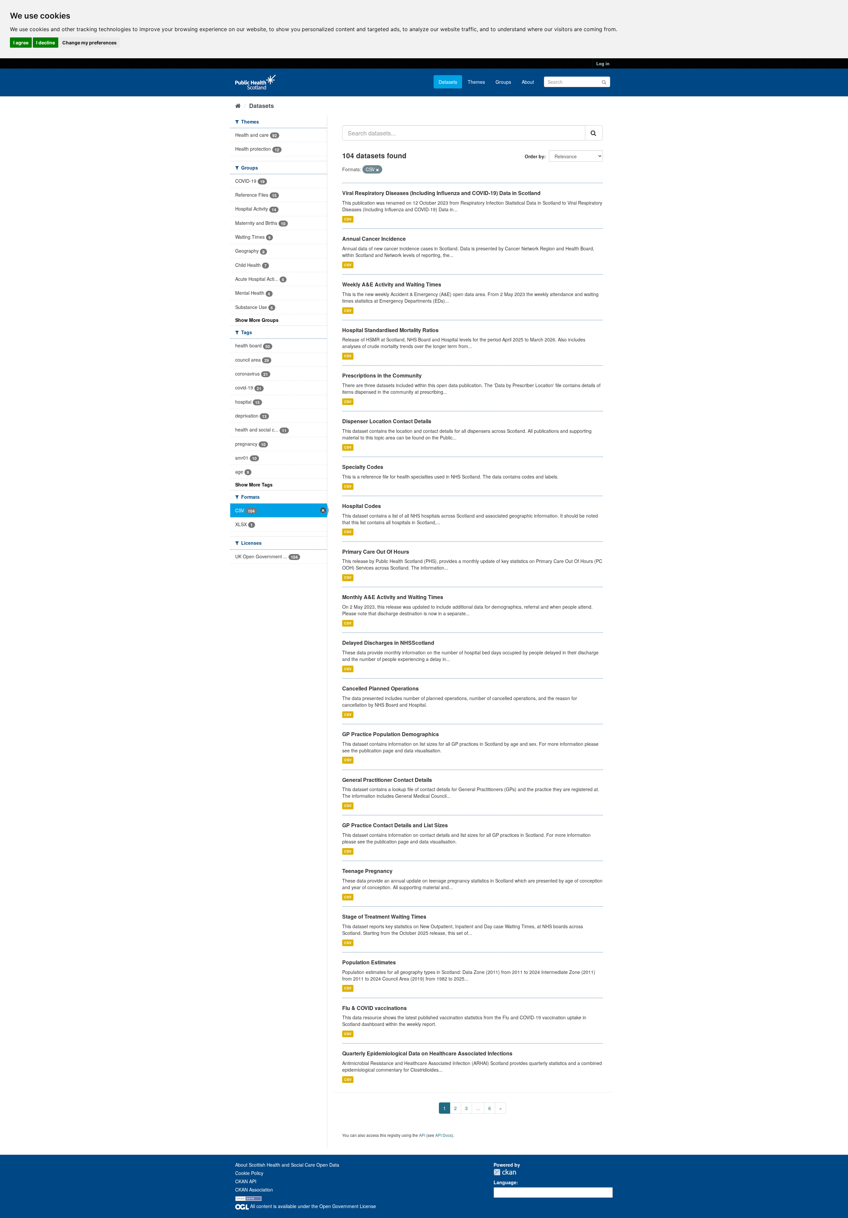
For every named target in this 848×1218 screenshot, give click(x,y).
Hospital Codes (361, 506)
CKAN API (245, 1181)
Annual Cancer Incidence (374, 238)
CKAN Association (254, 1189)
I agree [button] (20, 42)
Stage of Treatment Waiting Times (384, 916)
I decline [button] (45, 42)
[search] (594, 132)
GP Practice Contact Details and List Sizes (395, 825)
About (528, 81)
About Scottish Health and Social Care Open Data (287, 1164)
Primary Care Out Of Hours (375, 551)
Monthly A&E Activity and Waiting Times (392, 597)
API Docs (443, 1135)
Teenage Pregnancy (367, 871)
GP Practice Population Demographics (390, 734)
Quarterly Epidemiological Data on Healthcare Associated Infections (427, 1053)
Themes (476, 81)
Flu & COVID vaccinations (374, 1008)
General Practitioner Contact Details (387, 780)
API (422, 1135)
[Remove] (377, 169)
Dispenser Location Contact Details (386, 421)
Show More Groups (257, 320)
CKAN (505, 1172)
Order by (534, 156)
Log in (603, 63)
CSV (347, 219)
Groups (503, 81)
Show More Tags (254, 484)
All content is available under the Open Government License (312, 1206)
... (478, 1108)
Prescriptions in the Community (382, 375)
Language (505, 1182)
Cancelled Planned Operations (380, 688)
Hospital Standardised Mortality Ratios (390, 330)
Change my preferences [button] (89, 42)
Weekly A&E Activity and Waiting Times (391, 284)
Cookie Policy (249, 1173)
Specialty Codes (362, 467)
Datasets (448, 81)
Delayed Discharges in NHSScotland (388, 642)
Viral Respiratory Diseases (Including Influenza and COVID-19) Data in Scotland (441, 193)
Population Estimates (369, 962)
